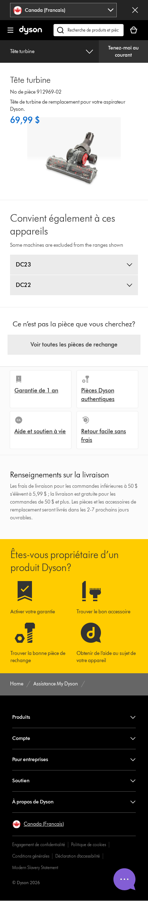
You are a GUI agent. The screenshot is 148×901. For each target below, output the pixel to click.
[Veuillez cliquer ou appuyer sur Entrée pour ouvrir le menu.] (10, 30)
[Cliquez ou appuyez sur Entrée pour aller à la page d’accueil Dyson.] (30, 33)
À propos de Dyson (33, 802)
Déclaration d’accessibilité (77, 856)
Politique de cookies (88, 844)
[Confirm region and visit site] (135, 10)
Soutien (20, 781)
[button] (38, 824)
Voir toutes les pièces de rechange (74, 344)
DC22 (23, 285)
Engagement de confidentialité (38, 844)
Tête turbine (22, 51)
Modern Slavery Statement (35, 867)
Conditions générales (30, 856)
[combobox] (63, 10)
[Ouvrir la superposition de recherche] (89, 30)
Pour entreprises (30, 759)
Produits (21, 717)
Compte (21, 738)
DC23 (23, 264)
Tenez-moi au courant (123, 51)
